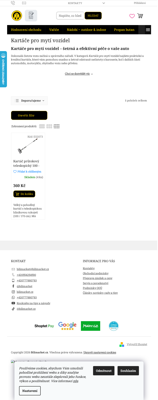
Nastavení (29, 391)
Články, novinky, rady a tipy (100, 293)
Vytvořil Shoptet (137, 344)
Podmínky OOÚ (92, 288)
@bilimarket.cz (26, 309)
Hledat (93, 15)
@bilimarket (24, 286)
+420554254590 (26, 275)
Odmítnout (104, 371)
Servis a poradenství (95, 283)
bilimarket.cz (25, 292)
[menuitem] (26, 29)
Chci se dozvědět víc (77, 73)
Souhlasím (128, 371)
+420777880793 (27, 280)
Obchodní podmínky (95, 273)
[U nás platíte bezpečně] (44, 326)
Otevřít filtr (26, 115)
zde (75, 381)
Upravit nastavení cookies (99, 352)
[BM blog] (31, 15)
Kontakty (75, 3)
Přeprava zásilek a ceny (97, 278)
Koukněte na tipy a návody (33, 303)
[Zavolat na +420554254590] (16, 2)
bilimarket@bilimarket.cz (33, 269)
